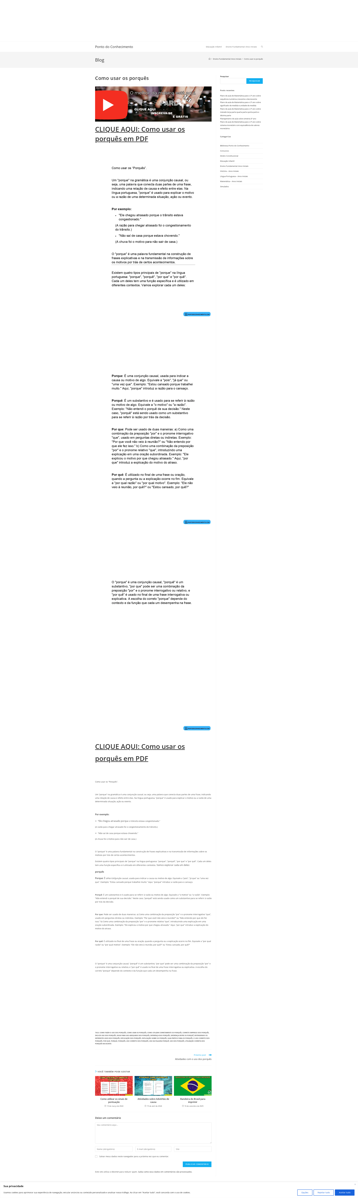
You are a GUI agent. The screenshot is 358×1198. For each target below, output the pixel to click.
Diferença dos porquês (160, 1035)
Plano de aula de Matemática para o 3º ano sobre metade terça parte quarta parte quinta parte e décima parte (240, 112)
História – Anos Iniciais (229, 171)
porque (114, 1041)
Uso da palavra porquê (159, 1041)
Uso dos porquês (177, 1041)
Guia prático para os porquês (180, 1038)
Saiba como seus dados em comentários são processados (165, 1171)
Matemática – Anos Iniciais (231, 181)
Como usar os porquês (253, 59)
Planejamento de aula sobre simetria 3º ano (238, 118)
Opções (304, 1192)
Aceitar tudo (344, 1192)
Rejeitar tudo (324, 1192)
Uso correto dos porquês (137, 1041)
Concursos (224, 151)
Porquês (121, 1041)
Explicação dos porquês (131, 1038)
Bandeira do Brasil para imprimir (192, 1100)
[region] (179, 1190)
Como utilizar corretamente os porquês (164, 1033)
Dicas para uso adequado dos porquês (133, 1035)
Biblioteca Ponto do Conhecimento (234, 145)
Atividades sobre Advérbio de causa (153, 1100)
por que (106, 1041)
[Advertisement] (84, 19)
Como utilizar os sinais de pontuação (113, 1100)
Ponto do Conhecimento (114, 46)
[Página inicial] (209, 59)
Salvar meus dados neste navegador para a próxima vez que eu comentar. (134, 1156)
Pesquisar (224, 76)
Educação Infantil (227, 161)
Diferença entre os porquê (182, 1035)
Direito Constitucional (229, 156)
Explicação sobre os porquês (154, 1038)
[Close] (355, 1184)
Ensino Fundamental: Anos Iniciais (234, 166)
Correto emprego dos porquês (195, 1033)
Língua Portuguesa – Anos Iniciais (234, 176)
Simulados (224, 186)
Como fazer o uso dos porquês (113, 1033)
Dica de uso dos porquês (105, 1035)
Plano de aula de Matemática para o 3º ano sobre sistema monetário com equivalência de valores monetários (240, 125)
